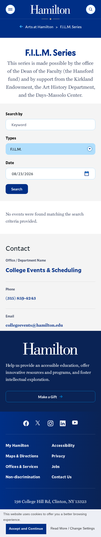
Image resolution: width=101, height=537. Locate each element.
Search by (14, 113)
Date (10, 162)
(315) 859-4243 (21, 298)
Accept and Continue (26, 528)
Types (11, 137)
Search (16, 188)
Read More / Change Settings (72, 528)
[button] (10, 9)
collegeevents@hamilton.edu (34, 325)
